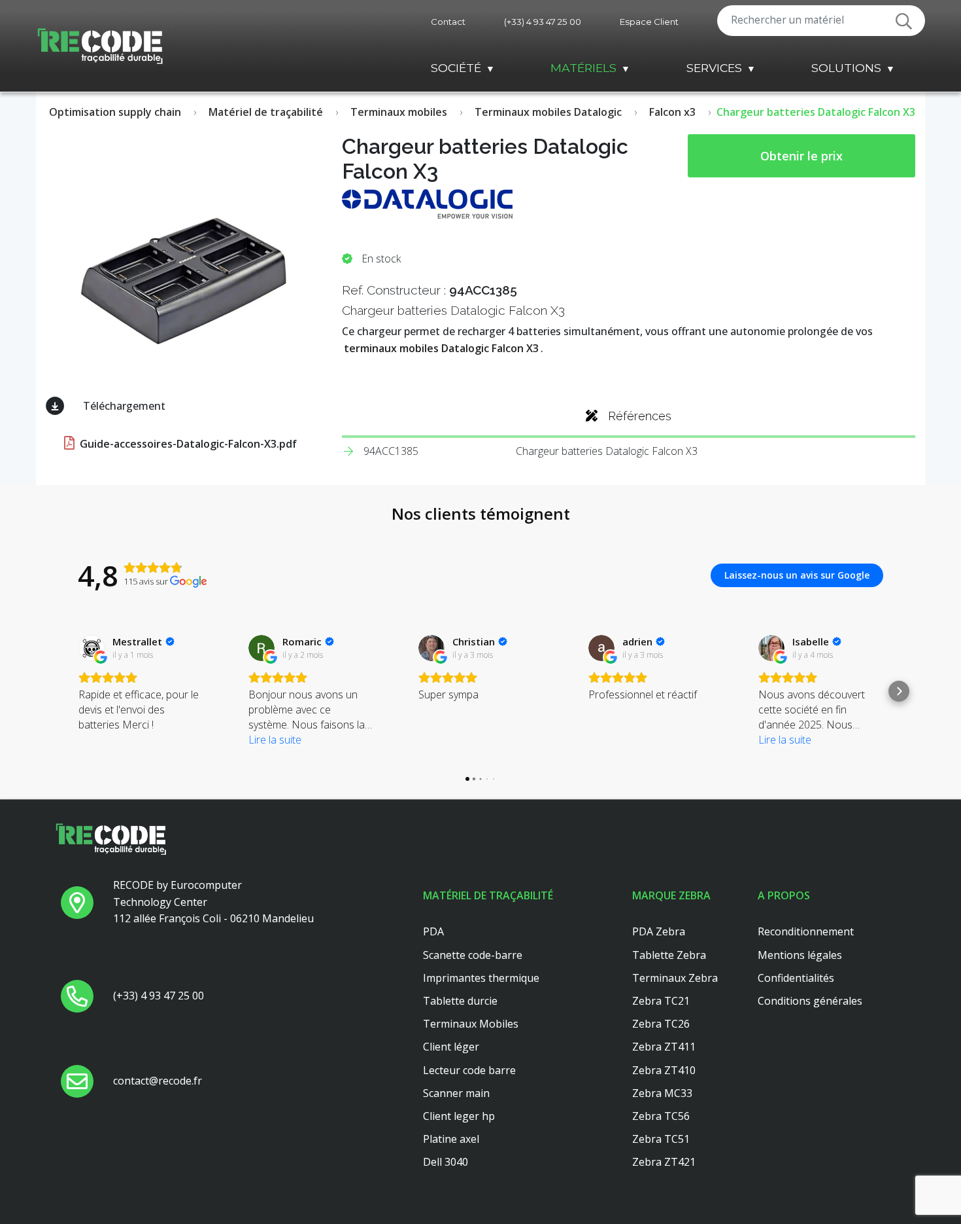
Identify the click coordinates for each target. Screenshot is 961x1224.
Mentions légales (800, 955)
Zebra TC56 (661, 1116)
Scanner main (456, 1093)
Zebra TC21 (661, 1001)
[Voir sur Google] (91, 648)
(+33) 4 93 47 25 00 (542, 21)
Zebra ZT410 (664, 1070)
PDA (433, 931)
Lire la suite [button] (274, 739)
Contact (448, 21)
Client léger (451, 1046)
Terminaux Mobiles (470, 1024)
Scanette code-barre (472, 955)
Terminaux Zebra (675, 978)
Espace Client (649, 21)
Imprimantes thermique (481, 978)
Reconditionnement (806, 931)
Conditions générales (810, 1001)
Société (456, 68)
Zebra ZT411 (664, 1046)
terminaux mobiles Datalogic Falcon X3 (441, 348)
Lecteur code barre (469, 1070)
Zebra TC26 (661, 1024)
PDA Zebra (658, 931)
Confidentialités (796, 978)
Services (714, 68)
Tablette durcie (460, 1001)
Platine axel (451, 1139)
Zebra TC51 (661, 1139)
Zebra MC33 (662, 1093)
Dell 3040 (445, 1162)
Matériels (583, 68)
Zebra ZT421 (664, 1162)
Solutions (846, 68)
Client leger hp (459, 1116)
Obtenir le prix (801, 156)
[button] (62, 691)
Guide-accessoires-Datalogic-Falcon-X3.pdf (187, 444)
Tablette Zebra (669, 955)
